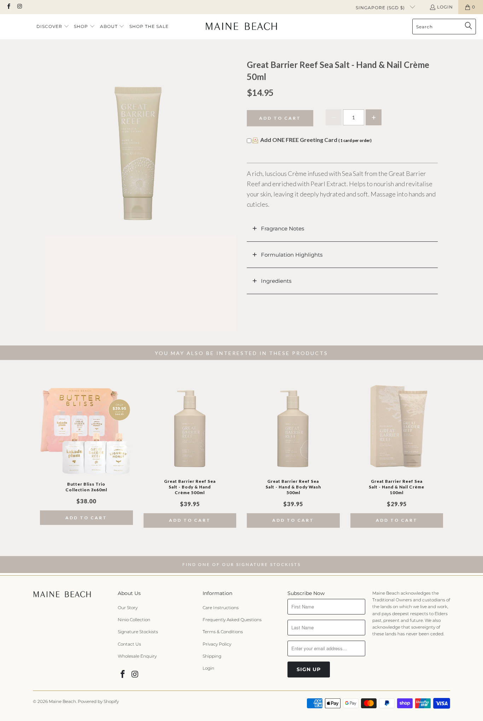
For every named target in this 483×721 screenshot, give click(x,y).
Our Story (128, 607)
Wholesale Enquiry (137, 656)
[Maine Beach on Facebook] (8, 7)
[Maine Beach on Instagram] (19, 7)
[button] (52, 27)
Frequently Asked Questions (232, 619)
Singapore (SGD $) (381, 7)
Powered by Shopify (98, 701)
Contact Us (129, 644)
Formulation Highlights (291, 254)
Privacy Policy (217, 644)
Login (445, 7)
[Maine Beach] (241, 27)
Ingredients (276, 280)
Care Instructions (221, 607)
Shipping (212, 656)
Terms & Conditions (223, 631)
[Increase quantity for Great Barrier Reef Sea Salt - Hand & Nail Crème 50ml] (374, 117)
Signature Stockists (138, 631)
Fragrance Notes (282, 228)
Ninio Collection (134, 619)
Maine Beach (62, 701)
